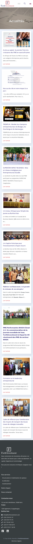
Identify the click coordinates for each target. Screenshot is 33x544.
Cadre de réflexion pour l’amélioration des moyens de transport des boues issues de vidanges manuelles (16, 421)
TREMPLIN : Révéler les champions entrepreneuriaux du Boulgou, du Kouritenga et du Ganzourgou (15, 126)
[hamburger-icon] (19, 3)
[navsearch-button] (25, 3)
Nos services (5, 475)
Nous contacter (6, 492)
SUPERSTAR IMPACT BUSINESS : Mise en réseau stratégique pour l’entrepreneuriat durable (15, 170)
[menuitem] (30, 3)
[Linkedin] (7, 530)
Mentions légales (17, 541)
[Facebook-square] (2, 530)
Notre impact (5, 488)
